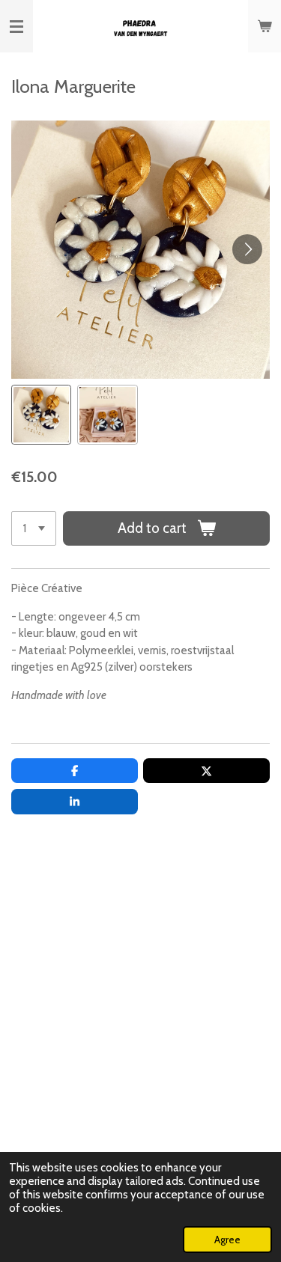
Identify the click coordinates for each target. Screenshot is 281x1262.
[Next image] (247, 249)
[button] (41, 415)
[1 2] (33, 528)
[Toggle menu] (16, 26)
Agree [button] (227, 1240)
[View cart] (264, 26)
